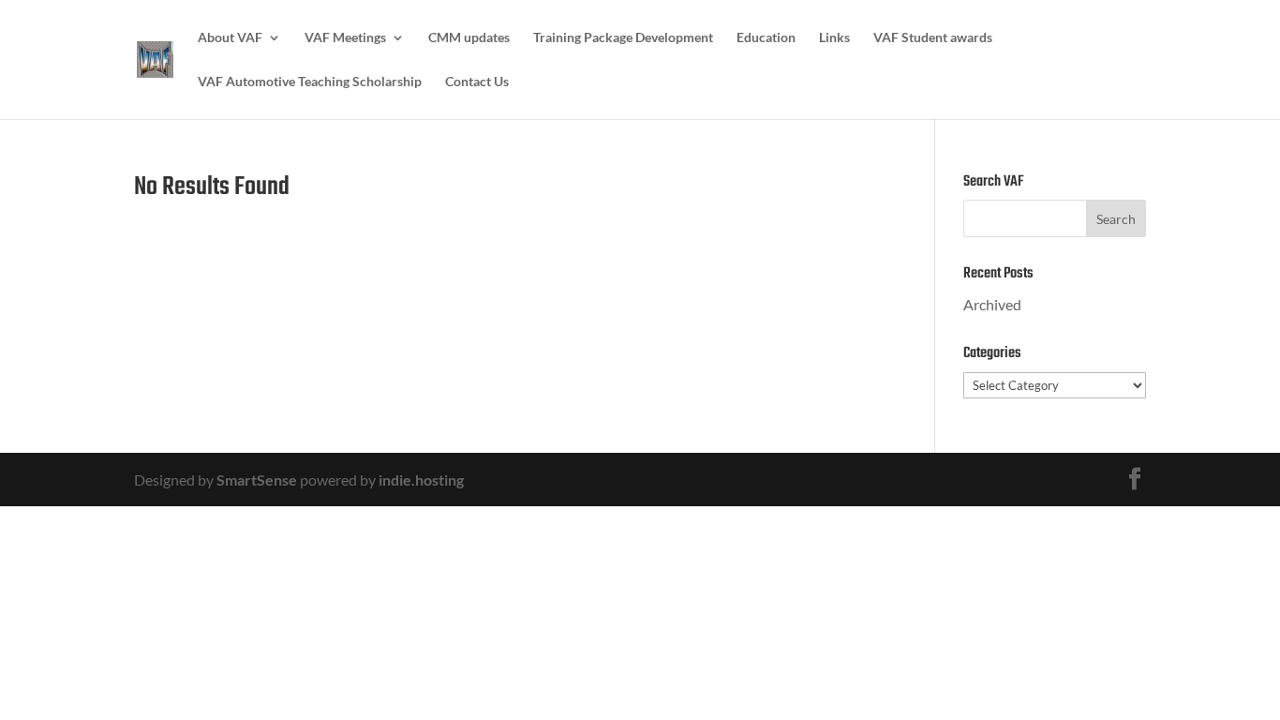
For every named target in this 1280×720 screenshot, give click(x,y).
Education (766, 38)
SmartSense (256, 479)
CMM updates (469, 38)
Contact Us (477, 82)
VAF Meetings (345, 38)
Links (834, 38)
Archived (992, 304)
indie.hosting (421, 479)
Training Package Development (623, 38)
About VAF (230, 38)
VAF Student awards (932, 38)
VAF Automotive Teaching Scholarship (310, 82)
